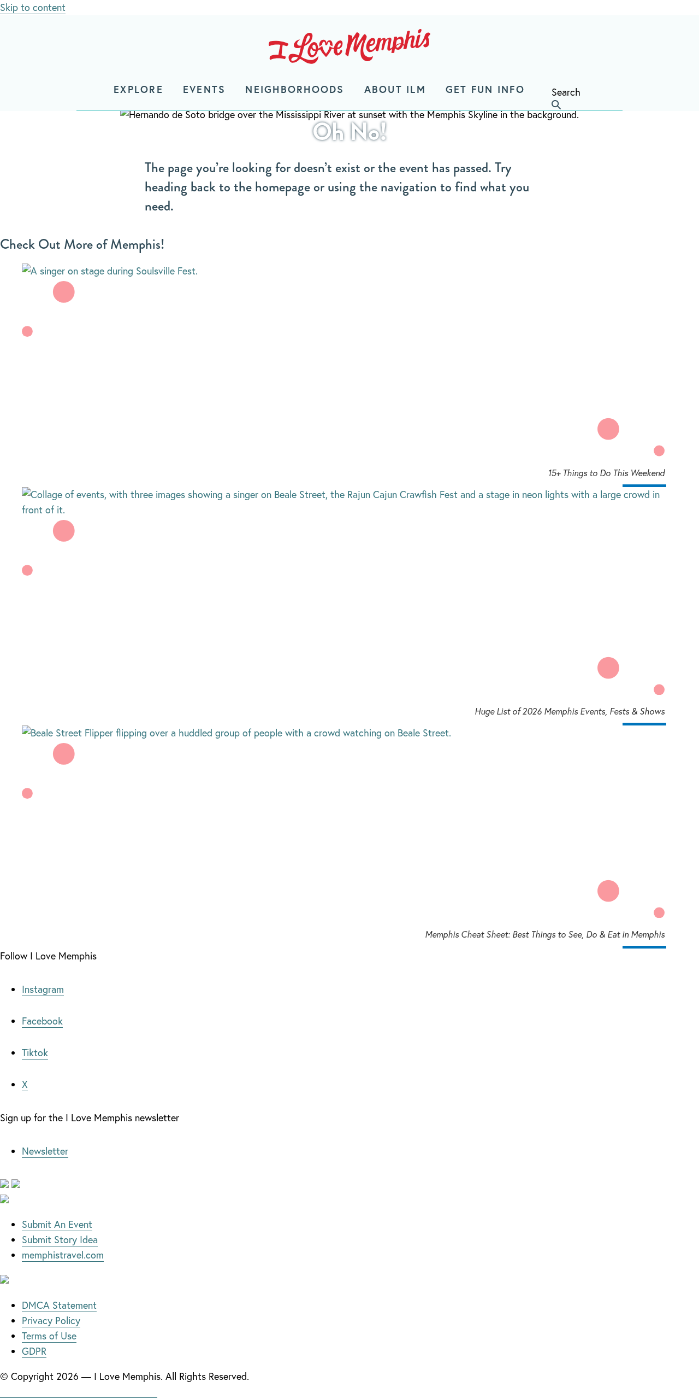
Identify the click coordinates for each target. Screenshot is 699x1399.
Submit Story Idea (60, 1239)
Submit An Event (57, 1224)
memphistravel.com (63, 1254)
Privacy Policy (51, 1320)
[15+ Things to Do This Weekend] (349, 271)
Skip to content (33, 7)
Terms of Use (49, 1335)
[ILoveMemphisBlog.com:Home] (349, 48)
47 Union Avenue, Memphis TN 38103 (78, 1390)
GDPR (34, 1350)
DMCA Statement (59, 1305)
